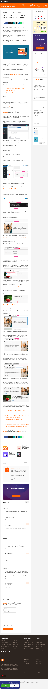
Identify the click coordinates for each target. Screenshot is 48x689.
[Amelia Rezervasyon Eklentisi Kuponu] (36, 132)
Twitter (16, 431)
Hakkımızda (3, 640)
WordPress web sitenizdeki (15, 70)
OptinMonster (26, 659)
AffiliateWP (38, 672)
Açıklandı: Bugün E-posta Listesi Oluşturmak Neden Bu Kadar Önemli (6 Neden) (25, 447)
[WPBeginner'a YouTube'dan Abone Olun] (41, 16)
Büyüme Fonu (15, 648)
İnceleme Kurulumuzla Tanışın (6, 644)
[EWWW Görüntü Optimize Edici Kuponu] (36, 139)
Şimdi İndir (16, 496)
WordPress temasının (23, 147)
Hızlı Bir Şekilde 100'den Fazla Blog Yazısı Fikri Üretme (14, 419)
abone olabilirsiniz (21, 626)
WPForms (25, 661)
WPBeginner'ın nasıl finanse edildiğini (21, 461)
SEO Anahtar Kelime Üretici (28, 644)
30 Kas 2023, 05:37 (6, 539)
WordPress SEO (38, 648)
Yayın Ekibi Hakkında (15, 468)
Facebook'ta (20, 431)
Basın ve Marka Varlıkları (5, 646)
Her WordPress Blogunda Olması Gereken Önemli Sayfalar (14, 412)
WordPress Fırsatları (39, 646)
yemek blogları (8, 106)
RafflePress (38, 667)
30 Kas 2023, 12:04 (6, 508)
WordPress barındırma (34, 682)
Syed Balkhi (6, 665)
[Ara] (47, 1)
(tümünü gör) (44, 128)
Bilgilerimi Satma (15, 646)
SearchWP (37, 665)
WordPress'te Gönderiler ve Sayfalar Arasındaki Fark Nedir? (15, 410)
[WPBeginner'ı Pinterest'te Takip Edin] (38, 18)
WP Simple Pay (38, 661)
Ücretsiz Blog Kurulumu (40, 652)
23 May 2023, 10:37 (8, 584)
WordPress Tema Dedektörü (28, 642)
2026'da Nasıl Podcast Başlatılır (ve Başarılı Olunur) (25, 454)
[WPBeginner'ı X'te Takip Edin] (38, 16)
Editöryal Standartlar (4, 642)
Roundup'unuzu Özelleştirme (10, 93)
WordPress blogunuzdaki (19, 190)
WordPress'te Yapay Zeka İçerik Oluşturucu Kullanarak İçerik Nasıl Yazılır (17, 424)
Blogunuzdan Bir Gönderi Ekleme (10, 90)
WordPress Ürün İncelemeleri (40, 644)
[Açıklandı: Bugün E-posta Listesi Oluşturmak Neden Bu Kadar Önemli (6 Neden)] (19, 448)
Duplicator (37, 659)
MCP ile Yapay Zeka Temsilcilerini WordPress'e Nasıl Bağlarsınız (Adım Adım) (39, 97)
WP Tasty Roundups (23, 101)
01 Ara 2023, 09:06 (8, 525)
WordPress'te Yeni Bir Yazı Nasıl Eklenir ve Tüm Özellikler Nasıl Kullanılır (17, 415)
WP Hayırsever (38, 670)
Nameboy (25, 672)
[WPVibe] (40, 27)
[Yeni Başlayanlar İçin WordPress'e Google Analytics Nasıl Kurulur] (5, 448)
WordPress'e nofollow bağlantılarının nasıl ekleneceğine (19, 286)
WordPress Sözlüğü (39, 642)
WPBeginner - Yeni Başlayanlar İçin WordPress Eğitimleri (4, 1)
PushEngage (38, 669)
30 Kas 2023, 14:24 (8, 554)
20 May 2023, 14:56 (6, 568)
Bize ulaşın (3, 648)
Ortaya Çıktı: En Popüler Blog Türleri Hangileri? (13, 422)
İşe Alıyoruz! (9, 673)
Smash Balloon (26, 669)
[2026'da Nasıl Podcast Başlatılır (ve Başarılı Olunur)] (19, 454)
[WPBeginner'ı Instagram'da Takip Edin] (44, 16)
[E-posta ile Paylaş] (23, 23)
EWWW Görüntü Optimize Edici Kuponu (42, 138)
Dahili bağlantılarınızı (12, 81)
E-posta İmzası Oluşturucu (28, 650)
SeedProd (25, 670)
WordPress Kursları (39, 640)
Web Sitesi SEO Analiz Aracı (28, 648)
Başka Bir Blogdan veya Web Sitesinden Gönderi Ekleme (14, 92)
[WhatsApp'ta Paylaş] (21, 23)
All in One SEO (26, 663)
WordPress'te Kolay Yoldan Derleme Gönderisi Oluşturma (14, 88)
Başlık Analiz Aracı (27, 646)
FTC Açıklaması (15, 644)
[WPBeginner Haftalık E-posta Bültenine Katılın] (44, 18)
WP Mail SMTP (26, 667)
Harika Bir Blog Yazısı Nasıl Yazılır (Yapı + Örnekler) (13, 413)
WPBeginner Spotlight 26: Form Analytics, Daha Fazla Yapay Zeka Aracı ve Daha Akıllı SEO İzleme (39, 86)
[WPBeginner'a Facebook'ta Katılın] (35, 16)
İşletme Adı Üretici (27, 640)
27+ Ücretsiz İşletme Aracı (28, 652)
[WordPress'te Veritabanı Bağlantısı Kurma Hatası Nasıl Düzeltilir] (5, 454)
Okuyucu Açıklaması (15, 20)
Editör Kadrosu (5, 20)
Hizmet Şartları (15, 642)
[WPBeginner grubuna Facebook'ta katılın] (35, 18)
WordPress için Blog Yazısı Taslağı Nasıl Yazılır (12, 417)
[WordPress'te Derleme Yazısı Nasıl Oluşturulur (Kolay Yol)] (16, 23)
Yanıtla (27, 502)
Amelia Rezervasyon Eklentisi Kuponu (42, 131)
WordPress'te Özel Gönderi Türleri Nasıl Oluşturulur (13, 421)
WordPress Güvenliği (39, 650)
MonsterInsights (26, 665)
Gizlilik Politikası (15, 640)
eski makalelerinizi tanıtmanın (15, 74)
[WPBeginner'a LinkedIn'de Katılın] (41, 18)
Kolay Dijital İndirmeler (39, 663)
